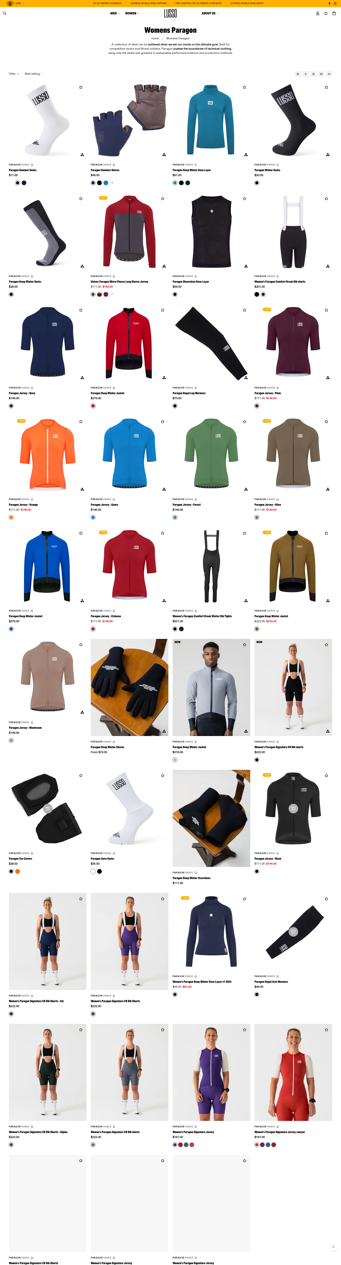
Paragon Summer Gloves (105, 170)
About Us (208, 13)
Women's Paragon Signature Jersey (193, 1132)
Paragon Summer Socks (22, 170)
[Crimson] (180, 1144)
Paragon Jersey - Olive (268, 505)
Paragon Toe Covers (20, 859)
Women (130, 13)
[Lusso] (170, 13)
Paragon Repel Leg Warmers (189, 393)
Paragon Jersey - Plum (268, 393)
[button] (333, 13)
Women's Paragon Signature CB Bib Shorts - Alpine (38, 1132)
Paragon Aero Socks (102, 859)
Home (155, 38)
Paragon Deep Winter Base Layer (192, 170)
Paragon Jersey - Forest (187, 505)
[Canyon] (192, 1144)
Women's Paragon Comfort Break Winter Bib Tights (202, 616)
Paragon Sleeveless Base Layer (191, 282)
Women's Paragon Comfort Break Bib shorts (280, 282)
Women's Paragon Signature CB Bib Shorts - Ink (36, 1001)
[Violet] (262, 1144)
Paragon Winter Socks (267, 170)
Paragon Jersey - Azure (104, 505)
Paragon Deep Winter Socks (25, 282)
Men (113, 13)
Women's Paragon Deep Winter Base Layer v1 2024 (202, 982)
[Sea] (186, 1144)
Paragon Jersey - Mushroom (25, 728)
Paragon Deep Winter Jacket (107, 393)
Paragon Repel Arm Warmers (271, 982)
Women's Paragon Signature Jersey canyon (280, 1132)
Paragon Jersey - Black (268, 859)
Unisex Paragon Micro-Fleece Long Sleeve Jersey (119, 282)
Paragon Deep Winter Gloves (107, 747)
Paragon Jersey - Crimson (106, 616)
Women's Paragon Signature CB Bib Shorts (115, 1001)
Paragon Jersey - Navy (22, 393)
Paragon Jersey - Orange (23, 505)
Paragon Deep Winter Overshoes (191, 878)
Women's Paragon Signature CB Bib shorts (279, 747)
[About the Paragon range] (32, 164)
